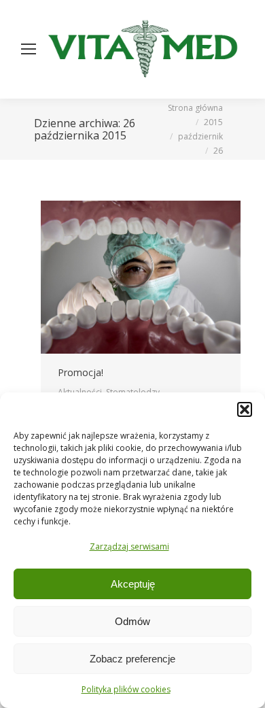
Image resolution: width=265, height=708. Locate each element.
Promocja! (80, 372)
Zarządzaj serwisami (129, 546)
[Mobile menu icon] (28, 49)
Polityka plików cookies (126, 689)
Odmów (132, 621)
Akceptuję (133, 584)
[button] (244, 409)
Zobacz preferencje (132, 658)
